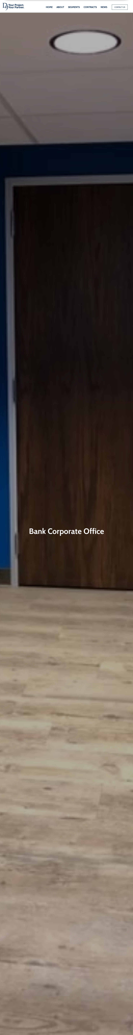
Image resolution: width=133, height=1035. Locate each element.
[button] (74, 7)
